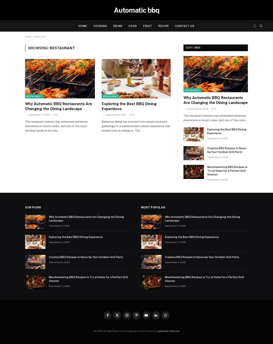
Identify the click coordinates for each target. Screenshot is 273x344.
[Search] (261, 26)
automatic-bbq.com (169, 331)
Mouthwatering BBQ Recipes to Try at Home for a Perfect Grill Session (227, 171)
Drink (117, 26)
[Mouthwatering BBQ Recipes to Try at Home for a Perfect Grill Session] (193, 172)
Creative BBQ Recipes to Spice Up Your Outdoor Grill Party (226, 150)
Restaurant (34, 96)
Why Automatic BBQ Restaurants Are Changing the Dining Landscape (58, 106)
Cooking (100, 26)
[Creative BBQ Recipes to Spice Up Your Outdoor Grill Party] (193, 153)
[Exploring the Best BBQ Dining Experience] (136, 78)
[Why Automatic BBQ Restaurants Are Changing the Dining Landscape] (60, 78)
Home (83, 26)
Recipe (163, 26)
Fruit (147, 26)
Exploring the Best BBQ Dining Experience (129, 106)
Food (133, 26)
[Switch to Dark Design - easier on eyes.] (254, 26)
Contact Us (184, 26)
